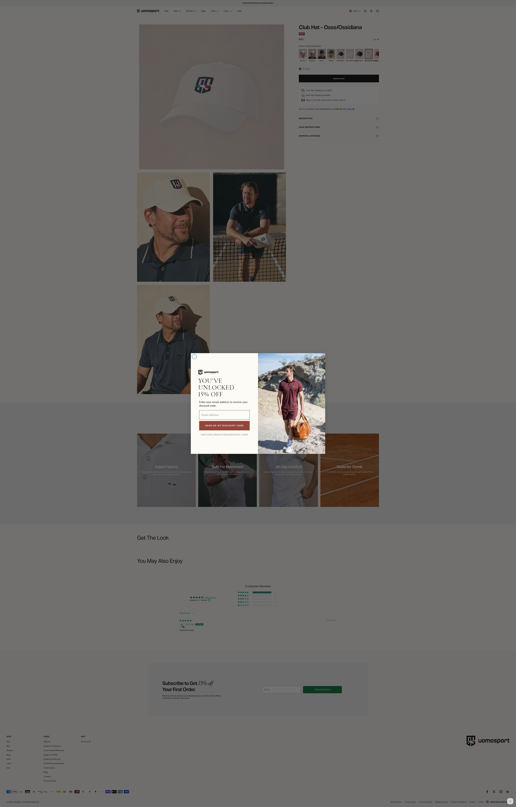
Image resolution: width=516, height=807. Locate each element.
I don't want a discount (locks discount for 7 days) (224, 434)
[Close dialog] (194, 356)
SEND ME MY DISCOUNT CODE (224, 425)
